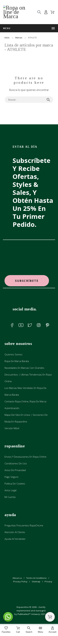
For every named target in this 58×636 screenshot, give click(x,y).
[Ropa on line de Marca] (16, 12)
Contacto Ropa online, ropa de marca (25, 401)
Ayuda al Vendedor (15, 538)
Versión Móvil (12, 428)
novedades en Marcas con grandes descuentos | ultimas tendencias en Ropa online (28, 374)
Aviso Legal (10, 490)
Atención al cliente (15, 532)
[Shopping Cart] (50, 617)
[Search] (39, 12)
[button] (27, 280)
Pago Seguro (11, 476)
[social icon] (12, 325)
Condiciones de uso (16, 463)
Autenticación (12, 408)
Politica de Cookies (15, 483)
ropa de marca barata (17, 361)
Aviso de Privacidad (15, 470)
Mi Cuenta (10, 497)
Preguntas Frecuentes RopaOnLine (24, 525)
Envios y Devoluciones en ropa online (25, 456)
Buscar (49, 99)
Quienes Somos (13, 354)
